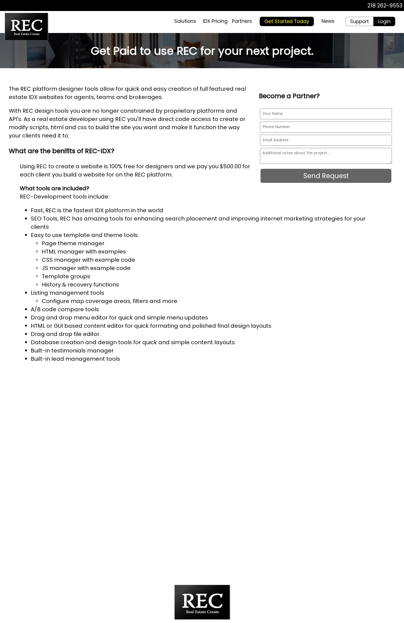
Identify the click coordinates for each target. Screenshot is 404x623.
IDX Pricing (215, 21)
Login (384, 21)
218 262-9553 (384, 5)
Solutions (185, 21)
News (328, 21)
